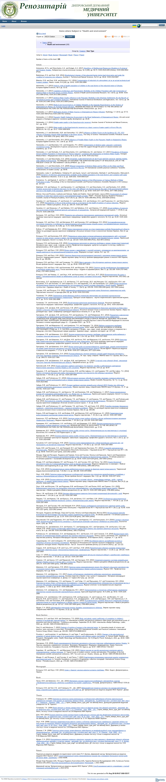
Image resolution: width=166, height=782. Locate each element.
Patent (82, 55)
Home (4, 21)
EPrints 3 (24, 779)
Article (45, 55)
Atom (109, 37)
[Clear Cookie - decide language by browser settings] (139, 25)
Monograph (63, 55)
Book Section (53, 55)
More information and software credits (97, 779)
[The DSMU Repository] (60, 19)
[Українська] (134, 25)
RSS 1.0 (117, 37)
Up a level (42, 33)
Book (70, 55)
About (14, 21)
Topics (44, 43)
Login (3, 26)
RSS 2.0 (126, 37)
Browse (24, 21)
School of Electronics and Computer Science (55, 779)
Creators (82, 51)
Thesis (76, 55)
